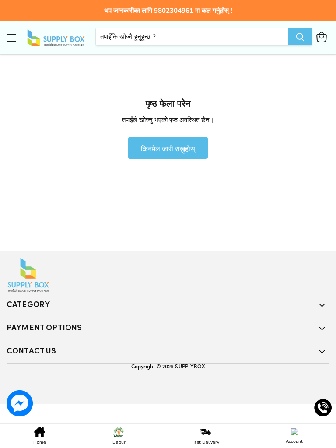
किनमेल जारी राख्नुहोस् (168, 149)
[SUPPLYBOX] (168, 275)
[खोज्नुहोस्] (300, 37)
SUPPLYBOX (190, 366)
